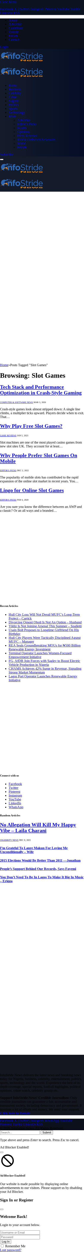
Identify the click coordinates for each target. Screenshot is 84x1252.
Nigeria (14, 101)
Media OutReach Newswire (36, 139)
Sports (13, 108)
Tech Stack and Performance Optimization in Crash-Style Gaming (41, 390)
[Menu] (1, 159)
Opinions (23, 132)
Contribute (16, 28)
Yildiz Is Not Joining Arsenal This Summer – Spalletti (45, 626)
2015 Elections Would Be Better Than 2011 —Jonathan (40, 860)
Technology (17, 112)
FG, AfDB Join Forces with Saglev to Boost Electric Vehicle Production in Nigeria (44, 663)
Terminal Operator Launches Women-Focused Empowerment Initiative (40, 655)
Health (21, 128)
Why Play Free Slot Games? (31, 426)
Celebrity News (9, 840)
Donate (14, 32)
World (21, 143)
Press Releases (27, 135)
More (12, 116)
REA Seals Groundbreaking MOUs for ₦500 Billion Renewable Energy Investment (45, 647)
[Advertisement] (42, 235)
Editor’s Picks (26, 124)
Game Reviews (8, 435)
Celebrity (15, 93)
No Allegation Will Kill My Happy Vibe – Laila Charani (38, 827)
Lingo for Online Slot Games (32, 490)
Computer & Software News (16, 402)
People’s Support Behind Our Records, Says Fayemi (38, 869)
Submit (46, 1132)
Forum (13, 36)
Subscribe (6, 154)
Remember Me (15, 1246)
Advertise (15, 24)
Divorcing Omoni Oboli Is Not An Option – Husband (45, 622)
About (13, 20)
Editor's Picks (8, 470)
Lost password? (10, 1250)
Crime (13, 97)
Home (13, 85)
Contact (14, 39)
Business (15, 89)
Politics (14, 105)
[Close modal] (1, 1152)
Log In (5, 1241)
